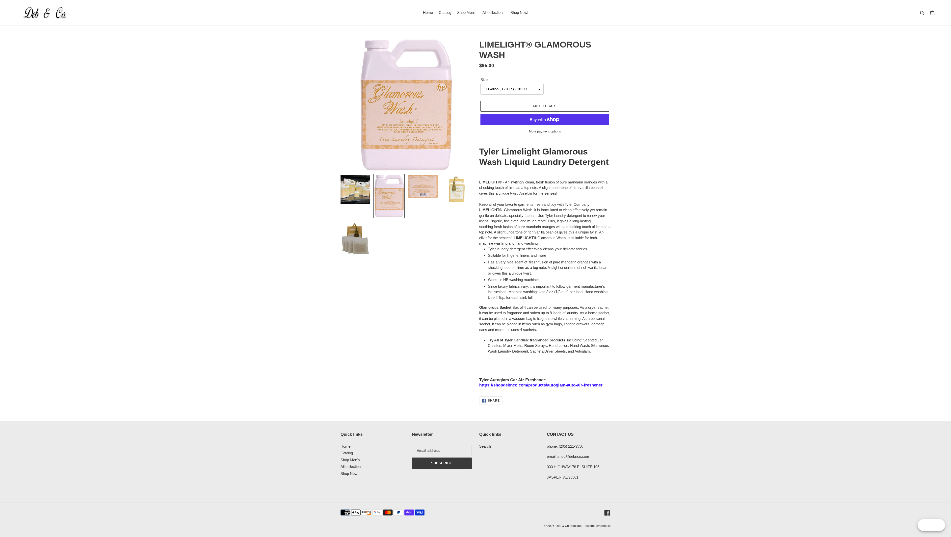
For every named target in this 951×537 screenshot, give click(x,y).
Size (484, 79)
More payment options (545, 131)
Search (485, 446)
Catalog (347, 453)
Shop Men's (350, 460)
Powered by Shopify (596, 526)
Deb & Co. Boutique (569, 526)
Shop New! (349, 473)
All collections (352, 466)
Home (345, 446)
